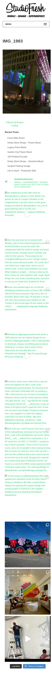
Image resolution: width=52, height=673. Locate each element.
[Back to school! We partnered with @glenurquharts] (28, 592)
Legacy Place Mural (16, 147)
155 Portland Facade (17, 157)
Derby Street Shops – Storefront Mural (25, 161)
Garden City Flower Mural (19, 152)
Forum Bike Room (16, 138)
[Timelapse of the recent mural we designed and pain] (28, 639)
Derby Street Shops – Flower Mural (24, 143)
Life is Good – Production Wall (21, 171)
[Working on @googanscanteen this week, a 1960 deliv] (28, 356)
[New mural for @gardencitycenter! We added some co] (28, 544)
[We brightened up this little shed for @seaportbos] (28, 214)
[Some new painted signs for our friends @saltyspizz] (28, 309)
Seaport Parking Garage (18, 166)
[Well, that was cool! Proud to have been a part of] (28, 450)
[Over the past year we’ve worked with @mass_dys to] (28, 261)
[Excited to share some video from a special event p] (28, 403)
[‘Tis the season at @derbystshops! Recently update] (28, 497)
